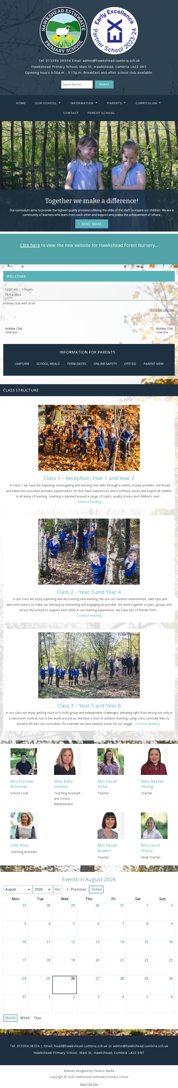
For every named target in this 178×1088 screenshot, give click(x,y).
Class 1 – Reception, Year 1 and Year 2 (89, 478)
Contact (71, 113)
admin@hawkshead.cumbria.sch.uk (111, 60)
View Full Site (89, 1084)
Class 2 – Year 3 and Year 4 (89, 591)
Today (96, 889)
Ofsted (130, 364)
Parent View (153, 364)
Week (25, 1018)
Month (10, 1018)
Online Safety (105, 364)
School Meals (48, 364)
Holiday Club (13, 330)
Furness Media (104, 1071)
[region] (89, 176)
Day (37, 1018)
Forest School (101, 113)
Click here (30, 245)
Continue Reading (89, 502)
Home (21, 103)
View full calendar (162, 310)
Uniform (22, 364)
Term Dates (76, 364)
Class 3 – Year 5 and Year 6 (89, 705)
